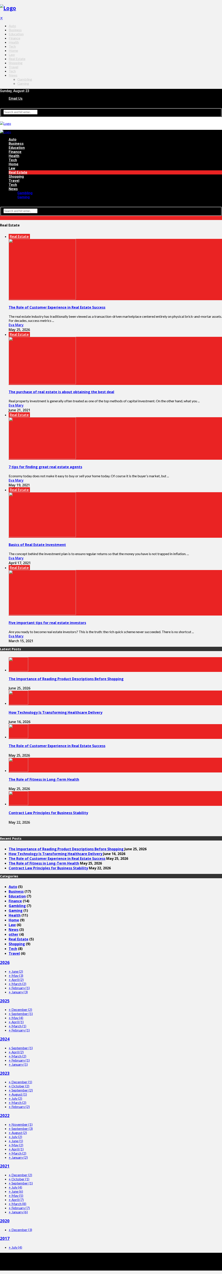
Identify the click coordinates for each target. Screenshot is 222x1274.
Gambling (24, 79)
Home (13, 50)
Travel (13, 67)
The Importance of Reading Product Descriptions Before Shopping (66, 678)
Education (16, 34)
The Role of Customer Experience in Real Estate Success (57, 307)
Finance (14, 38)
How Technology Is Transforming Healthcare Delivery (55, 712)
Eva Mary (16, 325)
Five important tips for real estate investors (47, 622)
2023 (5, 1073)
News (13, 75)
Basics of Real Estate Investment (37, 544)
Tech (12, 46)
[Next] (4, 830)
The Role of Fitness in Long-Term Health (44, 779)
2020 (5, 1220)
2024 (5, 1039)
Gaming (23, 83)
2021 (5, 1166)
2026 (5, 962)
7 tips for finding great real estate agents (45, 466)
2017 (5, 1238)
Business (15, 30)
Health (14, 42)
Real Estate (17, 59)
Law (12, 54)
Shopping (16, 63)
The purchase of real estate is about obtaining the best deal (61, 391)
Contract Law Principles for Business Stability (48, 812)
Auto (12, 26)
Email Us (16, 98)
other (13, 934)
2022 (5, 1115)
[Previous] (1, 830)
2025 (5, 1001)
